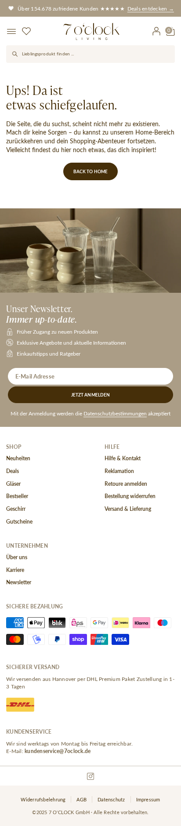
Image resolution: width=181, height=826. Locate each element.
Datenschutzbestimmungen (115, 413)
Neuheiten (18, 458)
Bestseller (17, 496)
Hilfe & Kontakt (123, 458)
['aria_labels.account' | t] (156, 31)
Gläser (13, 484)
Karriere (15, 570)
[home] (91, 31)
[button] (12, 31)
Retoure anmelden (126, 484)
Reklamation (119, 471)
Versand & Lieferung (128, 509)
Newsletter (18, 582)
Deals (12, 471)
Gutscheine (19, 521)
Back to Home (90, 171)
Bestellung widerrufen (130, 496)
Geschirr (15, 509)
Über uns (16, 557)
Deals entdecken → (150, 8)
